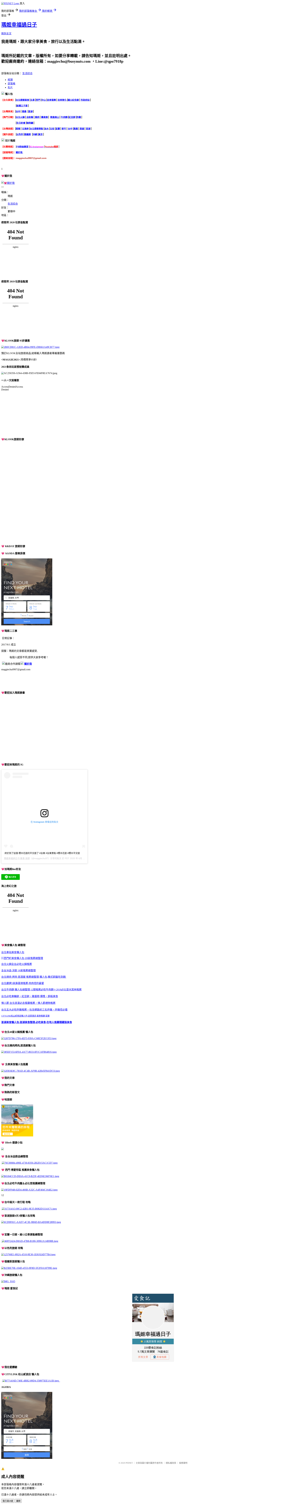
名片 (10, 87)
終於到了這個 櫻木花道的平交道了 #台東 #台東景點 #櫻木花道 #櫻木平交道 (42, 853)
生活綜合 (27, 73)
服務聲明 (183, 1463)
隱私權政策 (171, 1463)
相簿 (10, 79)
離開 (18, 1501)
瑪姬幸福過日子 (19, 25)
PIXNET (129, 1463)
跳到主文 (6, 33)
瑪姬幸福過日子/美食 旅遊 (17, 858)
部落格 (11, 83)
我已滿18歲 (8, 1501)
